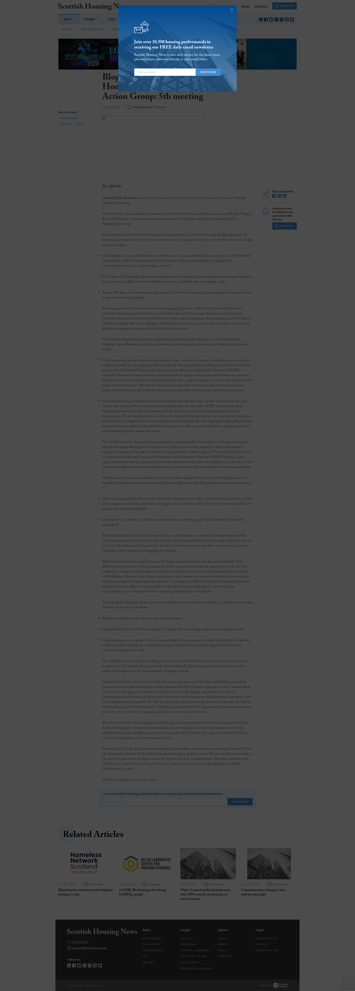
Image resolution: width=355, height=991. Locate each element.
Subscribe (208, 72)
